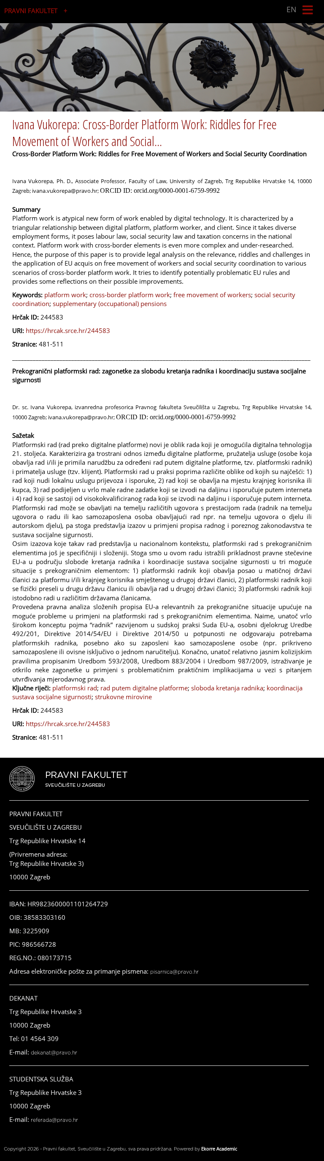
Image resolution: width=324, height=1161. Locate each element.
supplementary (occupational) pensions (110, 303)
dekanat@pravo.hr (54, 1052)
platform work (65, 294)
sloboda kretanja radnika (227, 688)
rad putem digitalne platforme (144, 688)
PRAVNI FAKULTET (30, 10)
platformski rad (74, 688)
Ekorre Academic (219, 1148)
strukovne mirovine (123, 696)
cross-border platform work (129, 294)
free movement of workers (212, 294)
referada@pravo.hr (54, 1120)
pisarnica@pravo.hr (174, 972)
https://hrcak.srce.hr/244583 (68, 330)
